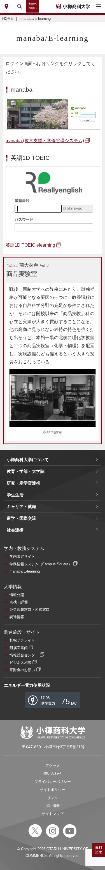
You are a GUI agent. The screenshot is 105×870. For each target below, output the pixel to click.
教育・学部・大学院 (26, 471)
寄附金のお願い (22, 670)
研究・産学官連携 (23, 483)
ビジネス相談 (20, 663)
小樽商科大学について (28, 459)
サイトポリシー (52, 790)
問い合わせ (52, 773)
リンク (52, 798)
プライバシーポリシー (52, 782)
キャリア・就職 (21, 506)
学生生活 (15, 494)
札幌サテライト (22, 640)
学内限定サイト (22, 556)
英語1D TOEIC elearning (30, 245)
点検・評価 (19, 602)
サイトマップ (53, 814)
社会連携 (15, 530)
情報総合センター (24, 655)
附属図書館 (19, 648)
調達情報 (17, 617)
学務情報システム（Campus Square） (41, 564)
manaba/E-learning (25, 571)
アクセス (52, 766)
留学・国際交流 (21, 518)
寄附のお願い (32, 6)
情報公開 (17, 595)
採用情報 (52, 806)
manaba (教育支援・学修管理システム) (45, 140)
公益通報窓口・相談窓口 (30, 609)
